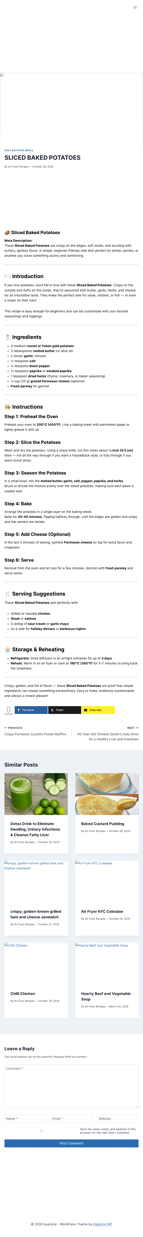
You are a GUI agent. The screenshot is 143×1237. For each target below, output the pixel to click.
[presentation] (36, 794)
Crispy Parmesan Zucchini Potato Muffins (35, 731)
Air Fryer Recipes (18, 166)
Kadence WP (102, 1224)
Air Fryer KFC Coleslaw (102, 911)
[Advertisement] (71, 47)
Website (105, 1119)
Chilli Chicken (22, 993)
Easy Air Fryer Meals (18, 150)
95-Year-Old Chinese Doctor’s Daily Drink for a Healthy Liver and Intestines (108, 733)
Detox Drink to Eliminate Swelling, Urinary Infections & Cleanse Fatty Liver (35, 829)
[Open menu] (135, 7)
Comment (14, 1068)
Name (12, 1119)
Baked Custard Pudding (102, 824)
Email (57, 1119)
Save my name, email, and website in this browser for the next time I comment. (108, 1131)
